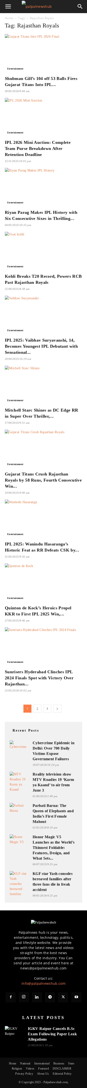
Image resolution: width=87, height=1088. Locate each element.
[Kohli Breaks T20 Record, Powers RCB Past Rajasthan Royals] (43, 251)
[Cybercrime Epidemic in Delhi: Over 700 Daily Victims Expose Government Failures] (19, 745)
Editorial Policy (62, 1073)
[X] (63, 997)
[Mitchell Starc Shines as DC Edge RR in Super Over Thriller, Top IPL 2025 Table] (43, 385)
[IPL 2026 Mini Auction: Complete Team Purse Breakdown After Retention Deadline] (43, 117)
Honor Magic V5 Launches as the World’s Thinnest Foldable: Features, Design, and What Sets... (53, 847)
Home (9, 18)
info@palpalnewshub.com (43, 983)
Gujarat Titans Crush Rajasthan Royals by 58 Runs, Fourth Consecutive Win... (43, 480)
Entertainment (15, 68)
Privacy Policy (24, 1073)
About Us (43, 1073)
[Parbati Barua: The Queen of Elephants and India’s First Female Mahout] (19, 808)
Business (59, 1063)
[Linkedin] (37, 997)
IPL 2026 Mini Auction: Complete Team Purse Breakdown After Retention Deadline (38, 148)
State (71, 1063)
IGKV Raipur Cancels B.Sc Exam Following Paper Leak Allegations (52, 1034)
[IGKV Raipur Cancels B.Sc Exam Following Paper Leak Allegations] (14, 1032)
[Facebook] (10, 997)
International (42, 1063)
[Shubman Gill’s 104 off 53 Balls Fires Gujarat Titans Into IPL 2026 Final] (43, 53)
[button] (8, 6)
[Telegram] (50, 997)
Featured (43, 1068)
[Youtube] (76, 997)
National (25, 1063)
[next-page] (57, 709)
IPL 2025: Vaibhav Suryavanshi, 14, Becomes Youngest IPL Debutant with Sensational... (41, 346)
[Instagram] (24, 997)
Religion (17, 1068)
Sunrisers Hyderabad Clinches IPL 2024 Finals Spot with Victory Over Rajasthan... (39, 677)
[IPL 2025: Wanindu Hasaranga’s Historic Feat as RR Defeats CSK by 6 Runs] (43, 519)
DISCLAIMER (62, 1068)
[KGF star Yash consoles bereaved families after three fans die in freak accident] (19, 884)
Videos (30, 1068)
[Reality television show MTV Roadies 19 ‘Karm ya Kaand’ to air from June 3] (19, 782)
